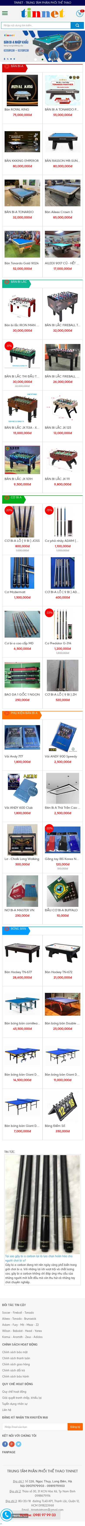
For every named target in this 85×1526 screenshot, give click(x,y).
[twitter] (18, 1444)
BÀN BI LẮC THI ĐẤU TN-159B (22, 376)
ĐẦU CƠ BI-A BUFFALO (61, 910)
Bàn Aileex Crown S (59, 212)
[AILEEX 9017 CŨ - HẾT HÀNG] (62, 244)
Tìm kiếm (77, 25)
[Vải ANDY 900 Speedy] (62, 737)
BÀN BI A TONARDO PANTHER (62, 109)
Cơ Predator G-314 (58, 643)
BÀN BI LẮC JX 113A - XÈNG (22, 428)
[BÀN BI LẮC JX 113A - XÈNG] (22, 408)
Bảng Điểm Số (55, 1126)
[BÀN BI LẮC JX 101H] (22, 460)
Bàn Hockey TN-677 (18, 972)
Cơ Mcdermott (15, 592)
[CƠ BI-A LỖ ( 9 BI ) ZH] (62, 675)
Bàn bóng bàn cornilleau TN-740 (22, 1023)
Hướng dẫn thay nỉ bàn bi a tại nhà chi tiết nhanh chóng (40, 1213)
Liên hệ (6, 1410)
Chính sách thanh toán (16, 1358)
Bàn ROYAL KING (17, 109)
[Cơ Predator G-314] (62, 624)
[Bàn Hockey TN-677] (22, 953)
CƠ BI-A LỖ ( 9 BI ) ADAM (62, 592)
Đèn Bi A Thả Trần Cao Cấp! (62, 808)
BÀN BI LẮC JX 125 (58, 428)
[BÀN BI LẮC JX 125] (62, 408)
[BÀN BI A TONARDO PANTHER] (62, 90)
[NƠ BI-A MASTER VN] (22, 891)
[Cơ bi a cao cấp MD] (22, 624)
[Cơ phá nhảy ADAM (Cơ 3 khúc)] (62, 521)
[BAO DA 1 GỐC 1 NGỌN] (22, 675)
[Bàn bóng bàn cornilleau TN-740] (22, 1004)
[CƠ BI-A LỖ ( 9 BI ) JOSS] (22, 521)
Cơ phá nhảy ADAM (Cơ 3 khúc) (62, 541)
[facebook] (5, 1444)
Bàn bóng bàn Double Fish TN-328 (62, 1023)
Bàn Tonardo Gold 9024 (22, 263)
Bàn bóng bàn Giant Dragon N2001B (62, 1074)
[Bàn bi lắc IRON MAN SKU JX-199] (22, 306)
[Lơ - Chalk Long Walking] (22, 840)
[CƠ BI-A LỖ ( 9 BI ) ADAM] (62, 573)
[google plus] (12, 1444)
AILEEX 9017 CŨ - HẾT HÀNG (62, 263)
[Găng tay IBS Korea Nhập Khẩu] (62, 840)
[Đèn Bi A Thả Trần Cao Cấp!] (62, 788)
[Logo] (42, 12)
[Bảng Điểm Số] (62, 1107)
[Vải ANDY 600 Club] (22, 788)
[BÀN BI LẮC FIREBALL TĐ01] (62, 357)
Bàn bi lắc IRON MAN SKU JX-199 (22, 325)
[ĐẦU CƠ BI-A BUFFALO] (62, 891)
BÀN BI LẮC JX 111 (57, 479)
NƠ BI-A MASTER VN (19, 910)
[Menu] (5, 13)
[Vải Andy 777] (22, 737)
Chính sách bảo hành (15, 1376)
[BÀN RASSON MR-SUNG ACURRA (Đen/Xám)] (62, 141)
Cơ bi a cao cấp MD (19, 643)
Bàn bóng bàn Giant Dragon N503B (22, 1126)
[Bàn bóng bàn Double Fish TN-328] (62, 1004)
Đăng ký (75, 1426)
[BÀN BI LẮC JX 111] (62, 460)
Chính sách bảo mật (14, 1352)
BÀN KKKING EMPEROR (22, 161)
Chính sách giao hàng (16, 1364)
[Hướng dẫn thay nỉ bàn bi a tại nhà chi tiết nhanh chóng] (42, 1183)
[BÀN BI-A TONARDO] (22, 193)
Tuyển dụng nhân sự (14, 1403)
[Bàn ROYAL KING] (22, 90)
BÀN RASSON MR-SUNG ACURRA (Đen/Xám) (62, 161)
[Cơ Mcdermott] (22, 573)
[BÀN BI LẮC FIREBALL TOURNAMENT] (62, 306)
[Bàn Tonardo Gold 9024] (22, 244)
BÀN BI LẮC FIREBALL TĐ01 (62, 376)
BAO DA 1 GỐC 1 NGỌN (22, 694)
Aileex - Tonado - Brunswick (19, 1318)
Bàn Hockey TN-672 (58, 972)
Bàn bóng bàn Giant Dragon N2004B (22, 1074)
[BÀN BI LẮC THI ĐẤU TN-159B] (22, 357)
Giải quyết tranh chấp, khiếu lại (22, 1397)
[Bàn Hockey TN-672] (62, 953)
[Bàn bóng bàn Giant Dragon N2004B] (22, 1055)
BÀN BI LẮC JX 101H (18, 479)
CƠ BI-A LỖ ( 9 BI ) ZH (60, 694)
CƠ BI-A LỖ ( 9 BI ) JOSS (22, 541)
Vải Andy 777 (14, 756)
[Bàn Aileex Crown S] (62, 193)
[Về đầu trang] (1, 1523)
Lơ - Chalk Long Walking (22, 859)
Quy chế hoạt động (14, 1391)
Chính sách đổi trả (13, 1370)
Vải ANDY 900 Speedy (61, 756)
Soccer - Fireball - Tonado (18, 1312)
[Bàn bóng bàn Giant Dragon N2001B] (62, 1055)
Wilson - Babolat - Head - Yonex (22, 1331)
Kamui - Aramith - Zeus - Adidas (22, 1337)
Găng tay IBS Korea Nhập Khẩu (62, 859)
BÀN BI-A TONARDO (19, 212)
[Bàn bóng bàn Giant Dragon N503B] (22, 1107)
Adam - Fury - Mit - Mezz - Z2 (20, 1324)
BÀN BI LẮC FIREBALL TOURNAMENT (62, 325)
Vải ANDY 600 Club (19, 808)
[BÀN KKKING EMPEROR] (22, 141)
